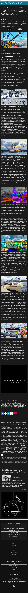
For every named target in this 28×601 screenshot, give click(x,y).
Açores (6, 400)
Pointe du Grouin (5, 405)
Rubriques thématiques (12, 7)
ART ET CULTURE (17, 458)
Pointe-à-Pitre (12, 405)
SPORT (21, 7)
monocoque (20, 403)
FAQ (14, 569)
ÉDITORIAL (4, 457)
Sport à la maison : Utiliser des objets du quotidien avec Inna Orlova (14, 452)
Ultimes (7, 407)
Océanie (14, 554)
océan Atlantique (20, 404)
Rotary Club (18, 405)
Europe (15, 402)
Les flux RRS (14, 572)
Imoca (2, 403)
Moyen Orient (14, 548)
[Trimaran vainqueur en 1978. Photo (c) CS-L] (14, 187)
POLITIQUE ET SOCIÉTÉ (11, 457)
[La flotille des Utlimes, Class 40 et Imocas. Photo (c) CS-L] (14, 236)
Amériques (14, 552)
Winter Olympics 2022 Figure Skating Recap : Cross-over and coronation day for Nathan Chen (14, 436)
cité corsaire (21, 400)
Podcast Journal (14, 3)
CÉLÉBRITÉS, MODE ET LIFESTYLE (16, 461)
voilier (11, 407)
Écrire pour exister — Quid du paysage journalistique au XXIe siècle (13, 472)
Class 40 (3, 402)
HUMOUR (21, 463)
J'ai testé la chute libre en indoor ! (10, 446)
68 (16, 454)
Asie (14, 550)
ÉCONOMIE (19, 457)
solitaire (15, 406)
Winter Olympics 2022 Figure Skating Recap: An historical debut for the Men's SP (14, 440)
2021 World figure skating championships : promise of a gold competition (14, 448)
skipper (11, 406)
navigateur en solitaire (6, 404)
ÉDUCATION (23, 458)
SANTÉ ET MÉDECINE (15, 459)
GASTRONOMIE (23, 459)
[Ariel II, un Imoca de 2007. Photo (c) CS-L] (14, 89)
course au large (9, 402)
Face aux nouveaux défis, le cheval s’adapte (14, 424)
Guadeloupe (23, 402)
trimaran (3, 407)
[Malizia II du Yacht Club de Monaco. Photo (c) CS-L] (14, 323)
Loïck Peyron (8, 403)
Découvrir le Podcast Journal (14, 559)
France (18, 402)
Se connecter (14, 574)
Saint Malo (7, 406)
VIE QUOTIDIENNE (4, 461)
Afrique (14, 545)
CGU (14, 563)
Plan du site (14, 567)
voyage (14, 407)
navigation (14, 404)
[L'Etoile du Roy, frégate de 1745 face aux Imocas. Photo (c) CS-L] (14, 33)
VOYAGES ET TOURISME (14, 463)
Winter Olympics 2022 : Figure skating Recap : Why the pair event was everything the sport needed (14, 429)
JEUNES (16, 462)
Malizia (12, 403)
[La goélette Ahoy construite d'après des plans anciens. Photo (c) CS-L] (14, 276)
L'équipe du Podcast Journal (14, 561)
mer (16, 403)
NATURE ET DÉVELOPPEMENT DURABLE (14, 528)
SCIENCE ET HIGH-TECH (6, 459)
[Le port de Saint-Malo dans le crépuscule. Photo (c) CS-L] (14, 139)
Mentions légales (14, 565)
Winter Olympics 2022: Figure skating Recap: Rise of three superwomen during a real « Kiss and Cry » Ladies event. (14, 433)
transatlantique (21, 406)
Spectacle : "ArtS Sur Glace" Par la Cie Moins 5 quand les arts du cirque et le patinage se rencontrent (14, 443)
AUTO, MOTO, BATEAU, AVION (8, 462)
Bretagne (10, 400)
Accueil (3, 7)
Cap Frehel (15, 400)
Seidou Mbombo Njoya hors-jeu (10, 450)
